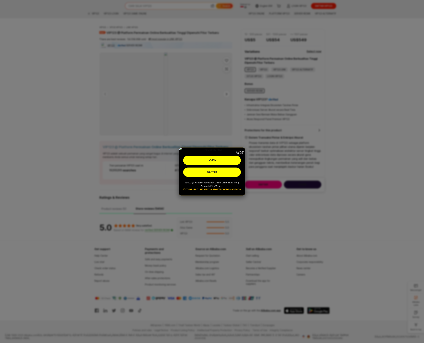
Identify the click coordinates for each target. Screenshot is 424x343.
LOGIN (212, 160)
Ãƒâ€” (240, 152)
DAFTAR (212, 172)
